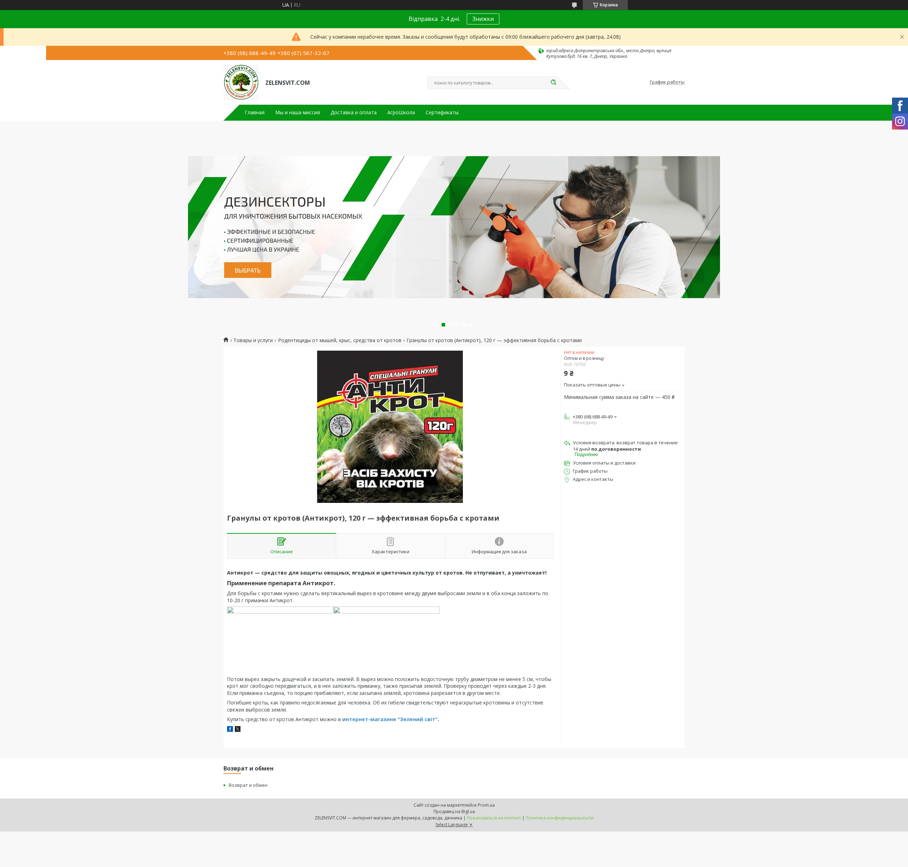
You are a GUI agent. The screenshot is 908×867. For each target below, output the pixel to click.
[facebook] (230, 729)
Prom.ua (486, 805)
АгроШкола (401, 112)
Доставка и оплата (354, 112)
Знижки (483, 19)
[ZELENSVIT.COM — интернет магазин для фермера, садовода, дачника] (241, 82)
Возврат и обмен (248, 785)
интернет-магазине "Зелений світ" (389, 719)
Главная (255, 112)
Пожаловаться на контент (494, 818)
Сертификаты (442, 112)
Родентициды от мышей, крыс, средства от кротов (340, 340)
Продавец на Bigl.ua (454, 811)
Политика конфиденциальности (560, 818)
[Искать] (553, 82)
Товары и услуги (253, 340)
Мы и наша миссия (297, 112)
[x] (237, 729)
